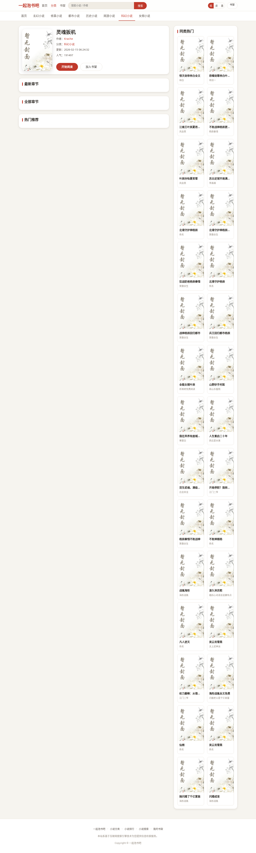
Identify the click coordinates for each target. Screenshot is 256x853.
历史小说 (91, 16)
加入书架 (91, 67)
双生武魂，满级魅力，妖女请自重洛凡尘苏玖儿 (190, 487)
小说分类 (115, 829)
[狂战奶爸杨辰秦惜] (190, 259)
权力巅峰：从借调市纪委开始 (190, 693)
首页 (44, 5)
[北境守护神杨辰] (190, 208)
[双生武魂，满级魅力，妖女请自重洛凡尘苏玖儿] (190, 465)
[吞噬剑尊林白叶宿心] (220, 54)
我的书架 (158, 829)
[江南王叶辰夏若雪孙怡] (190, 105)
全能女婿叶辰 (187, 384)
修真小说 (56, 16)
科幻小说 (126, 16)
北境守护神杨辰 (188, 230)
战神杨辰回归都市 (189, 333)
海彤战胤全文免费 (219, 693)
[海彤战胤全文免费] (220, 671)
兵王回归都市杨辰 (219, 333)
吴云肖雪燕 (215, 642)
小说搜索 (144, 829)
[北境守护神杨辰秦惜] (220, 208)
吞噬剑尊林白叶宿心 (220, 75)
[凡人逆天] (190, 620)
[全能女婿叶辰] (190, 362)
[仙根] (190, 723)
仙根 (182, 745)
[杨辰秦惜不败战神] (190, 517)
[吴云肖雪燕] (220, 620)
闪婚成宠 (214, 796)
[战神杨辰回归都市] (190, 311)
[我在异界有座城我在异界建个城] (190, 414)
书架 (62, 5)
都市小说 (74, 16)
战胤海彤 (184, 590)
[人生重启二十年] (220, 414)
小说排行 (129, 829)
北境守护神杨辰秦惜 (220, 230)
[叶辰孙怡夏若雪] (190, 156)
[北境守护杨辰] (220, 259)
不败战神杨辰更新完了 (220, 127)
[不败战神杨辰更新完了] (220, 105)
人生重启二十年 (218, 436)
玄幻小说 (38, 16)
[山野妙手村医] (220, 362)
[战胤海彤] (190, 568)
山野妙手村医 (217, 384)
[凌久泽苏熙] (220, 568)
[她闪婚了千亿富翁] (190, 774)
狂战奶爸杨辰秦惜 (189, 281)
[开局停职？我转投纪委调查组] (220, 465)
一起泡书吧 (29, 5)
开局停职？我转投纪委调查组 (220, 487)
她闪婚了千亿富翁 (189, 796)
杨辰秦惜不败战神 (189, 539)
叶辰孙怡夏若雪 (188, 178)
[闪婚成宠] (220, 774)
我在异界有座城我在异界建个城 (190, 436)
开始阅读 (67, 67)
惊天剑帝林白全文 (189, 75)
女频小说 (144, 16)
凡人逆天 (184, 642)
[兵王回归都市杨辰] (220, 311)
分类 (53, 5)
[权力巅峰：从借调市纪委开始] (190, 671)
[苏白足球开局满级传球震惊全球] (220, 156)
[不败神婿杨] (220, 517)
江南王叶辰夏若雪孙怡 (190, 127)
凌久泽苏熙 (215, 590)
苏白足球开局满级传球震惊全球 (220, 178)
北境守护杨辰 (217, 281)
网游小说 (109, 16)
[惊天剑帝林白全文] (190, 54)
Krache (68, 38)
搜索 (140, 5)
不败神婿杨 (215, 539)
